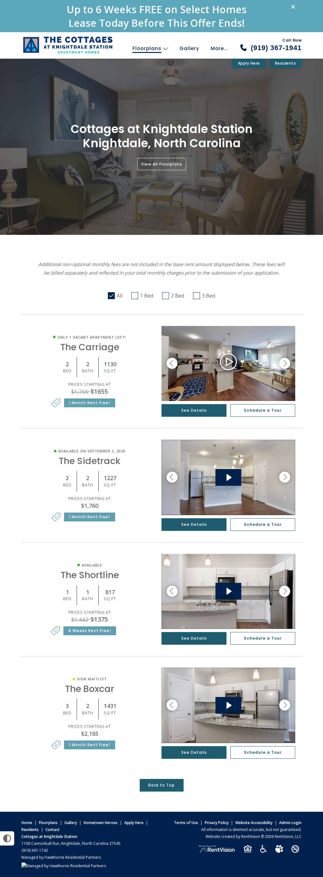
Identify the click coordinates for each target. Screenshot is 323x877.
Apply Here (249, 63)
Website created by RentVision (233, 836)
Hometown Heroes (101, 822)
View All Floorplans (161, 164)
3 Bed (208, 295)
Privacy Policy (217, 822)
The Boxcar (89, 689)
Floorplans (147, 48)
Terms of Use (186, 822)
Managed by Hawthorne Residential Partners (61, 857)
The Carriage (89, 347)
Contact (52, 829)
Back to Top (161, 785)
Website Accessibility (254, 822)
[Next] (284, 363)
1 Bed (146, 295)
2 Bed (177, 295)
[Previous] (172, 363)
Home (26, 822)
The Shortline (90, 575)
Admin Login (290, 822)
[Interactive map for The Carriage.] (228, 363)
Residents (285, 63)
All (119, 295)
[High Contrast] (7, 838)
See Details (194, 410)
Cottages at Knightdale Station (49, 836)
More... (219, 48)
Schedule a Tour (263, 410)
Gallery (189, 48)
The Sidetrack (89, 461)
